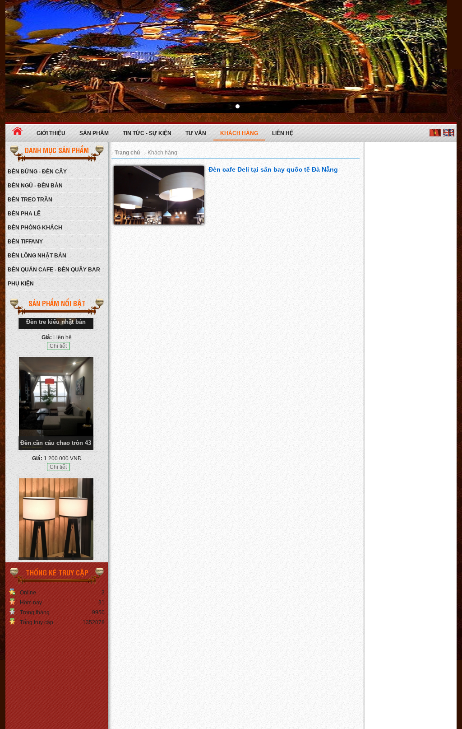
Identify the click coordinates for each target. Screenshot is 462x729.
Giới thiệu (51, 133)
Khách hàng (239, 133)
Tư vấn (195, 133)
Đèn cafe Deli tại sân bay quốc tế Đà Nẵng (273, 169)
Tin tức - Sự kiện (147, 133)
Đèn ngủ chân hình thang (55, 526)
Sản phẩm (94, 133)
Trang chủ (127, 153)
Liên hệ (282, 133)
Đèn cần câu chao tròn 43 (55, 405)
